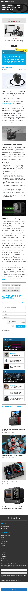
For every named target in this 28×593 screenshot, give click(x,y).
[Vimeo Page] (19, 518)
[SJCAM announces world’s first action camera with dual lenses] (14, 495)
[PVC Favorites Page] (23, 339)
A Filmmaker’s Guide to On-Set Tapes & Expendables (16, 387)
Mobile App (3, 537)
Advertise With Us (5, 535)
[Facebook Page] (8, 518)
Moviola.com (4, 558)
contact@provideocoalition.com (10, 528)
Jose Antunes (7, 67)
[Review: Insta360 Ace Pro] (14, 470)
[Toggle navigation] (25, 2)
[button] (26, 583)
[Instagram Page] (14, 518)
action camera (6, 285)
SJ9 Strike (11, 288)
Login (24, 302)
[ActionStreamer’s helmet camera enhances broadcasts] (14, 444)
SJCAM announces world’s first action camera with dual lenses (12, 507)
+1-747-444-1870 (6, 526)
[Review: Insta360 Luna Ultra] (6, 354)
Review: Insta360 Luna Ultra (16, 355)
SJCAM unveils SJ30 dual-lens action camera (13, 430)
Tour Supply (4, 556)
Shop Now (14, 45)
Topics (2, 539)
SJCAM (4, 279)
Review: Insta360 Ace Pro (10, 482)
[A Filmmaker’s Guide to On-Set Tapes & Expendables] (6, 386)
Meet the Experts (5, 541)
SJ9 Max (5, 288)
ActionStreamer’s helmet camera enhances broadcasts (12, 456)
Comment (23, 69)
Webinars (3, 543)
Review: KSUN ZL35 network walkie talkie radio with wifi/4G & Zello (16, 361)
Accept (14, 589)
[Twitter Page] (11, 518)
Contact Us (3, 545)
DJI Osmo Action (16, 285)
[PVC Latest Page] (23, 371)
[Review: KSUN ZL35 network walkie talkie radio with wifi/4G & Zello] (6, 360)
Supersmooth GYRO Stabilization (11, 290)
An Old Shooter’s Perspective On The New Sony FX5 (16, 399)
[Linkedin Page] (16, 518)
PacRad (3, 554)
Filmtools (3, 552)
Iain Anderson (10, 483)
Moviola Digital (4, 560)
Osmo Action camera (8, 103)
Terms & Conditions (18, 575)
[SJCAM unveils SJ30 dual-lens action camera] (14, 418)
